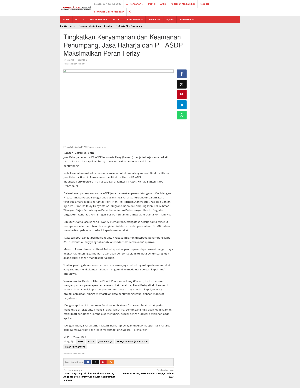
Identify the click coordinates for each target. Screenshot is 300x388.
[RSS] (110, 362)
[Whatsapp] (182, 115)
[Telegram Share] (182, 104)
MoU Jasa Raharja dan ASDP (132, 341)
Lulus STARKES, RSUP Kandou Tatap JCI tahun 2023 (148, 373)
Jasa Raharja (105, 341)
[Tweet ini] (182, 84)
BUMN (91, 341)
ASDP (80, 341)
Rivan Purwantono (75, 346)
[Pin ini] (182, 94)
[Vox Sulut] (76, 7)
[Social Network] (130, 12)
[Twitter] (95, 362)
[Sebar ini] (182, 73)
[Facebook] (87, 362)
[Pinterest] (103, 362)
